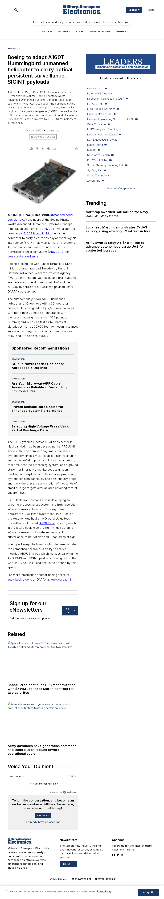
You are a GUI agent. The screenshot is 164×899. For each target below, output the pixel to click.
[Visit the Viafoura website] (70, 792)
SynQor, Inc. (94, 170)
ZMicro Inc (93, 180)
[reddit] (48, 148)
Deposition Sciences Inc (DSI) (105, 98)
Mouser (91, 149)
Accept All (148, 892)
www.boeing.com (19, 579)
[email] (54, 148)
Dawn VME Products (100, 93)
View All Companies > (121, 188)
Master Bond (95, 144)
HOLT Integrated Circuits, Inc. (105, 129)
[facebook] (31, 148)
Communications (99, 31)
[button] (10, 10)
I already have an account (43, 822)
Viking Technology (98, 175)
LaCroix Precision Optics (102, 134)
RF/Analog (14, 48)
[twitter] (43, 148)
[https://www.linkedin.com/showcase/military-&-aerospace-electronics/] (117, 855)
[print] (76, 148)
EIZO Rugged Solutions (101, 108)
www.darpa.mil (61, 579)
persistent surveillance (23, 256)
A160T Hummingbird (38, 233)
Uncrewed (63, 31)
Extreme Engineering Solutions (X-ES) (110, 119)
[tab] (17, 776)
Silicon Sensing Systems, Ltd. (105, 165)
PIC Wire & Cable (97, 160)
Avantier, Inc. (95, 88)
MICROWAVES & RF (81, 879)
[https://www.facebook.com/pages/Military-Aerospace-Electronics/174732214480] (113, 855)
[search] (16, 10)
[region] (43, 784)
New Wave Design (98, 155)
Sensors (120, 31)
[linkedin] (37, 148)
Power (79, 31)
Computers (45, 31)
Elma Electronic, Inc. (99, 114)
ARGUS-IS (56, 251)
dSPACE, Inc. (95, 103)
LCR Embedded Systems (102, 139)
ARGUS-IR (47, 523)
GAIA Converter (96, 124)
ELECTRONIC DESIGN (105, 879)
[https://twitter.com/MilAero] (122, 855)
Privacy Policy (104, 891)
